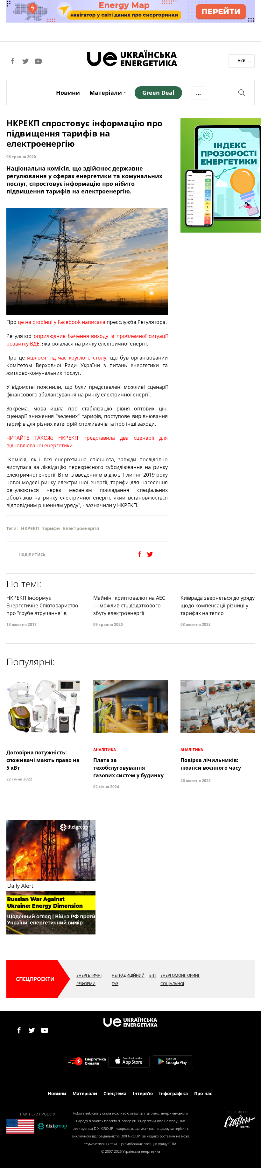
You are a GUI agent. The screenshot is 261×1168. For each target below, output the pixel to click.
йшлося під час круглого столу (66, 357)
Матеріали (105, 92)
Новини (68, 92)
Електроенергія (81, 528)
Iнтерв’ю (143, 1093)
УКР (241, 61)
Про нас (203, 1093)
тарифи (51, 528)
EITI (152, 975)
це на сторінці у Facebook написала (61, 321)
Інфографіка (173, 1093)
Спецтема (114, 1093)
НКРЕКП (30, 528)
